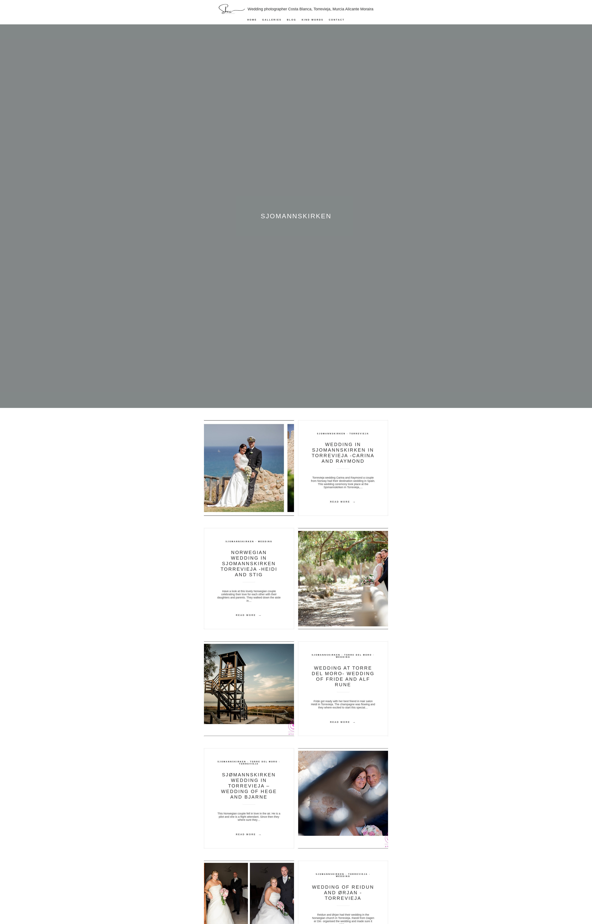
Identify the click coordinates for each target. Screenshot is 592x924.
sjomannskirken (331, 434)
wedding (265, 541)
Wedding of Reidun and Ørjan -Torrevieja (343, 893)
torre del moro (358, 655)
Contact (337, 20)
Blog (291, 20)
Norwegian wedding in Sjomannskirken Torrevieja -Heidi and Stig (249, 563)
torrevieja (359, 434)
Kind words (312, 20)
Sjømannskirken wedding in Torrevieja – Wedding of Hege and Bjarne (249, 785)
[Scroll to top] (587, 911)
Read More (343, 501)
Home (252, 20)
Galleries (272, 20)
